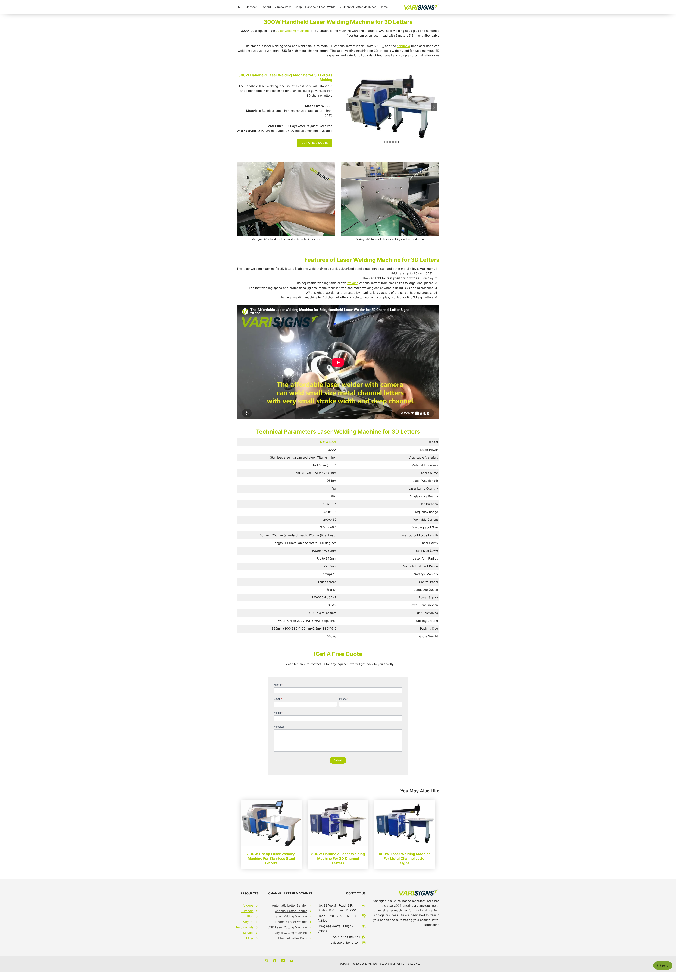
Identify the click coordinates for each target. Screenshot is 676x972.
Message (279, 726)
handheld (403, 46)
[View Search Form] (239, 7)
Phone (343, 698)
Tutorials (247, 911)
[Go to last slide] (434, 107)
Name (278, 684)
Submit (338, 760)
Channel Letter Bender (291, 911)
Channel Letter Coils (292, 938)
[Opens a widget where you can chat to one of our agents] (662, 965)
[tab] (398, 142)
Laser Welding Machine (292, 31)
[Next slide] (349, 107)
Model (278, 712)
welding (352, 283)
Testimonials (244, 927)
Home (384, 7)
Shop (298, 7)
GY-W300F (328, 442)
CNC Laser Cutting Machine (287, 927)
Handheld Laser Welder (320, 7)
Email (278, 698)
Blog (250, 916)
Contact (251, 7)
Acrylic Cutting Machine (290, 933)
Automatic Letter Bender (289, 905)
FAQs (249, 938)
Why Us (247, 922)
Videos (248, 905)
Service (248, 933)
